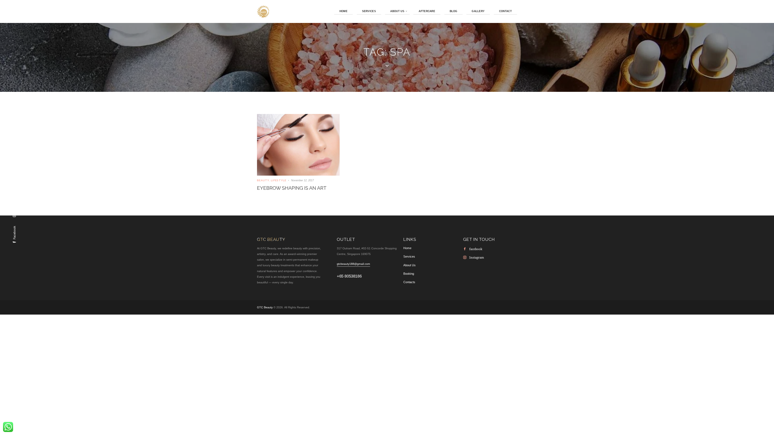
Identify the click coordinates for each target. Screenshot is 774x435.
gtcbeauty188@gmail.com (353, 263)
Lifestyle (278, 180)
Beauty (263, 180)
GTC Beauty (265, 307)
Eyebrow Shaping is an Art (292, 188)
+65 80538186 (349, 276)
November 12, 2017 (302, 180)
